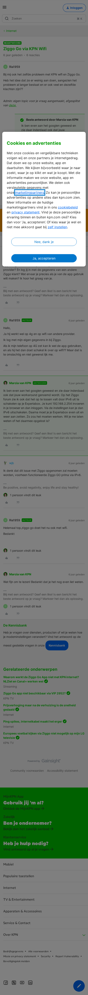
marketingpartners (29, 192)
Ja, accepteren (44, 258)
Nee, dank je (44, 242)
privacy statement (25, 212)
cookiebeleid (68, 207)
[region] (44, 199)
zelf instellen (57, 227)
